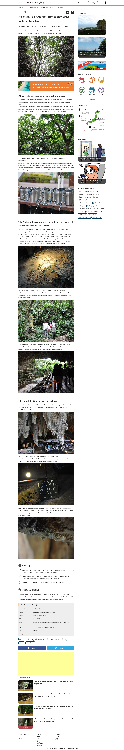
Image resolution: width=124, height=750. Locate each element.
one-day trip (40, 639)
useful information (85, 217)
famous (100, 194)
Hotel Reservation (92, 3)
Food (91, 84)
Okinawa (73, 3)
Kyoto (96, 197)
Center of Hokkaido (92, 191)
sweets (82, 211)
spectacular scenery (85, 208)
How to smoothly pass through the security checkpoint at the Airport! (91, 159)
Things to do (82, 94)
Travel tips (101, 94)
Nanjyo (23, 639)
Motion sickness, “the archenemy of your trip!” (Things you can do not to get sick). (91, 181)
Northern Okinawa (85, 203)
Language (101, 2)
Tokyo (57, 3)
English (57, 736)
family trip (91, 194)
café (81, 191)
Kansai (65, 3)
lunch (81, 200)
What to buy (92, 94)
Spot (64, 639)
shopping (91, 206)
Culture (82, 84)
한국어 (57, 738)
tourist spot (31, 643)
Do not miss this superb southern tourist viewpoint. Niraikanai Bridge (90, 33)
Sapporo (82, 206)
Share (33, 648)
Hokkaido (81, 3)
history (89, 197)
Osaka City (98, 203)
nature (31, 639)
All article (92, 99)
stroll (22, 643)
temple (90, 211)
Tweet (62, 648)
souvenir (100, 206)
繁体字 (57, 740)
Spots (101, 84)
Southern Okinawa (53, 639)
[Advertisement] (32, 663)
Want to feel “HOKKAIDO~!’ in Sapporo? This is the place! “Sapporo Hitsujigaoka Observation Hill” (91, 54)
